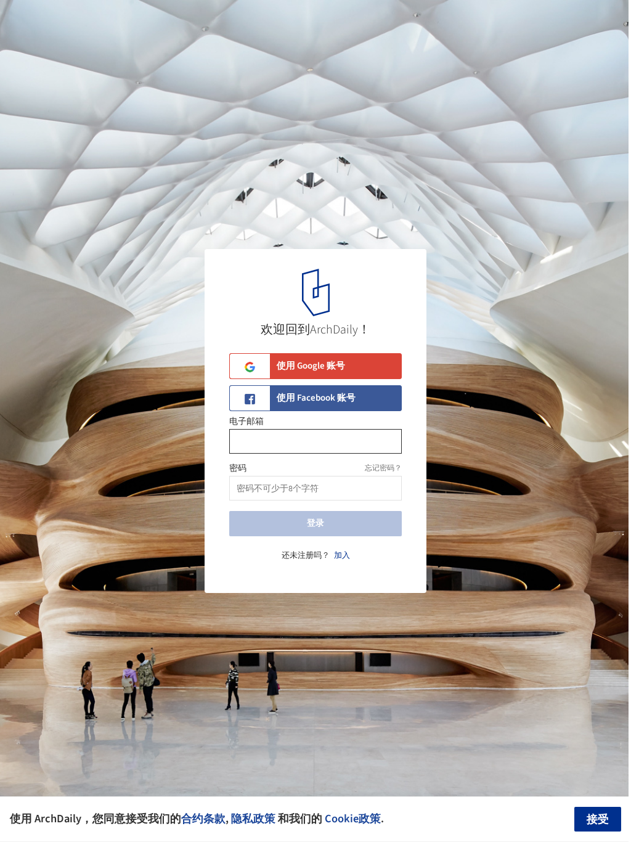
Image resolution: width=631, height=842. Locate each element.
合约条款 (203, 819)
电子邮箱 (246, 421)
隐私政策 (253, 819)
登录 (315, 523)
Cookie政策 (353, 819)
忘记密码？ (383, 468)
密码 (237, 468)
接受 (598, 819)
